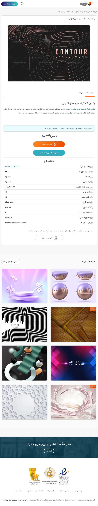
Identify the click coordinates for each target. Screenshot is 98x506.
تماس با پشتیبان (48, 237)
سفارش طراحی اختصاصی (49, 152)
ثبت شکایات (39, 491)
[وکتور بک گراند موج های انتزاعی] (49, 53)
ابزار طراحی (86, 11)
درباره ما (28, 491)
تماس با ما (18, 491)
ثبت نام (49, 451)
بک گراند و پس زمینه (65, 11)
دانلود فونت (50, 491)
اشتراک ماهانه (83, 128)
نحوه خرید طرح (77, 491)
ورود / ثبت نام (9, 3)
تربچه (95, 11)
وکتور (77, 11)
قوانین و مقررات (63, 491)
